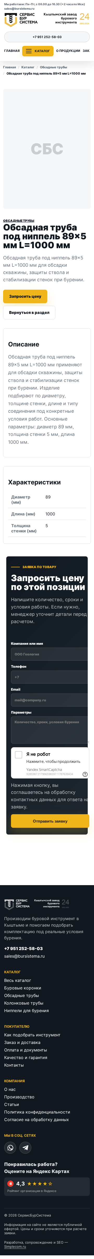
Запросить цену (25, 296)
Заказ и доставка (22, 1042)
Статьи (11, 1104)
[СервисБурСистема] (47, 20)
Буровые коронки (22, 987)
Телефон (18, 666)
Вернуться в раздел (29, 312)
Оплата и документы (25, 1050)
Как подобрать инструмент (32, 1034)
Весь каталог (17, 980)
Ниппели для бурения (26, 1010)
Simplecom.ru (15, 1246)
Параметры (21, 712)
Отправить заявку (50, 821)
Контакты (14, 1065)
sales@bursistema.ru (19, 8)
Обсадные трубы (53, 67)
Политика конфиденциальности (37, 1112)
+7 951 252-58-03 (47, 37)
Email (15, 689)
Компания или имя (27, 643)
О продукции (68, 51)
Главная (12, 51)
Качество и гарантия (25, 1057)
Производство (19, 1096)
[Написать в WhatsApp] (10, 1148)
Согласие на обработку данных (36, 1119)
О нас (10, 1089)
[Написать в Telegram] (25, 1148)
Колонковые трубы (23, 1003)
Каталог (27, 67)
